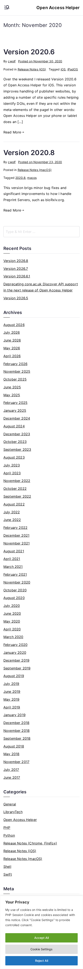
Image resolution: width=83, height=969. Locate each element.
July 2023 (11, 465)
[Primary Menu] (6, 7)
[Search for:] (41, 231)
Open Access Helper (58, 7)
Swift (7, 874)
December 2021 (16, 535)
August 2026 (14, 325)
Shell (7, 866)
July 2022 (11, 512)
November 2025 (16, 371)
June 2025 (12, 387)
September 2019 (16, 668)
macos (32, 177)
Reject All (41, 960)
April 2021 (11, 559)
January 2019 (14, 715)
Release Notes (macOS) (35, 170)
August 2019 (13, 676)
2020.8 (20, 177)
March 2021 (13, 566)
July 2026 (11, 332)
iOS (63, 69)
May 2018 (11, 754)
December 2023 (16, 434)
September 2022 (17, 496)
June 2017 (11, 777)
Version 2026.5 (15, 298)
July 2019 (11, 684)
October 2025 (15, 379)
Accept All (41, 938)
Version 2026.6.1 (16, 276)
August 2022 (14, 504)
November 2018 (16, 730)
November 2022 (16, 481)
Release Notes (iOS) (32, 69)
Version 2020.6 (29, 52)
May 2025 (11, 395)
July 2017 (11, 769)
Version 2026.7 (15, 268)
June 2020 (12, 613)
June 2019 (11, 691)
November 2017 (16, 762)
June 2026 (12, 340)
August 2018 (13, 746)
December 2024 (16, 418)
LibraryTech (13, 812)
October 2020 (15, 590)
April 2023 (12, 473)
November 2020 (16, 582)
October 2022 (15, 488)
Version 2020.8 (29, 152)
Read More (12, 132)
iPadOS (72, 69)
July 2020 (11, 606)
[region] (41, 932)
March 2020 (13, 637)
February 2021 (15, 574)
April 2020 (12, 629)
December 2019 (16, 660)
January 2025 (14, 410)
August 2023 (14, 457)
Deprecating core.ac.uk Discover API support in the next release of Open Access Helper (40, 287)
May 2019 (11, 699)
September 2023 (17, 449)
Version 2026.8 (15, 261)
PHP (6, 827)
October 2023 (15, 442)
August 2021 (13, 551)
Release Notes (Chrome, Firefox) (30, 843)
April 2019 (11, 707)
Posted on (40, 61)
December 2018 (16, 723)
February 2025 (15, 402)
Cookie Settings (41, 949)
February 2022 (15, 527)
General (9, 804)
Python (9, 835)
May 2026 (11, 348)
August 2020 (14, 598)
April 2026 (12, 356)
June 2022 (12, 520)
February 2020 (15, 645)
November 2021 (16, 543)
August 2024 (14, 426)
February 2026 (15, 364)
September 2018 (16, 738)
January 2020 (14, 652)
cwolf (12, 61)
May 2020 (11, 621)
